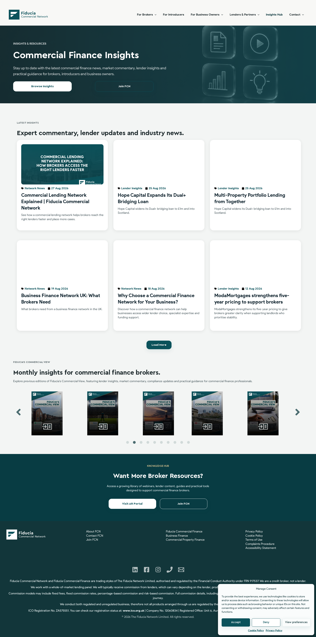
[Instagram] (158, 570)
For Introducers (173, 14)
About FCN (93, 531)
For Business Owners (205, 14)
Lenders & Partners (243, 14)
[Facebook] (147, 570)
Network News (35, 188)
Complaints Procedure (259, 544)
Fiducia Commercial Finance (184, 531)
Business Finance (177, 535)
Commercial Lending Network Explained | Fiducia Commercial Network (55, 201)
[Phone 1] (170, 570)
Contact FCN (94, 535)
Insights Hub (274, 14)
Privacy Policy (274, 630)
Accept (236, 622)
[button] (155, 14)
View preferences (296, 622)
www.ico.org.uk (133, 610)
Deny (266, 622)
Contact (294, 14)
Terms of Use (253, 539)
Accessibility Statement (260, 548)
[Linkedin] (135, 570)
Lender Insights (131, 188)
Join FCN (92, 539)
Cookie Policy (256, 630)
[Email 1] (181, 570)
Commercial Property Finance (185, 539)
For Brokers (145, 14)
